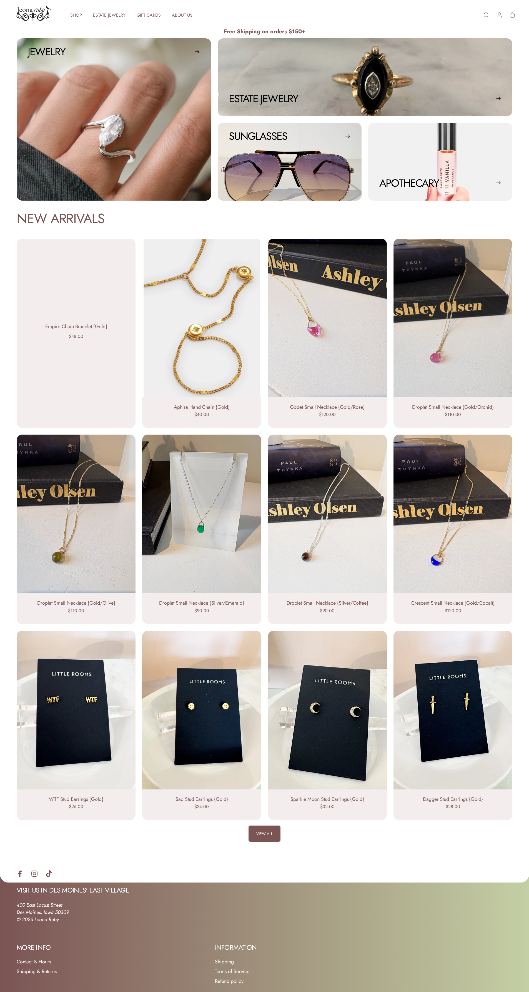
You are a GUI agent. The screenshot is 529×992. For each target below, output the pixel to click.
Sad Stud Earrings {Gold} (202, 799)
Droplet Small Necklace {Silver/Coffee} (327, 603)
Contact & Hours (34, 962)
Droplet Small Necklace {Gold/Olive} (76, 603)
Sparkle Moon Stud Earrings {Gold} (327, 799)
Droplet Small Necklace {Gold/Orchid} (453, 407)
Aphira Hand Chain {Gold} (202, 407)
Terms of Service (232, 971)
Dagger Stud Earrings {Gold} (453, 799)
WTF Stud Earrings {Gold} (76, 799)
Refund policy (229, 981)
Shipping (224, 962)
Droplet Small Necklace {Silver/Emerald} (201, 603)
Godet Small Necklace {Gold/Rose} (327, 407)
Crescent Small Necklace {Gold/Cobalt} (453, 603)
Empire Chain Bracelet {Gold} (76, 326)
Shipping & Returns (37, 971)
